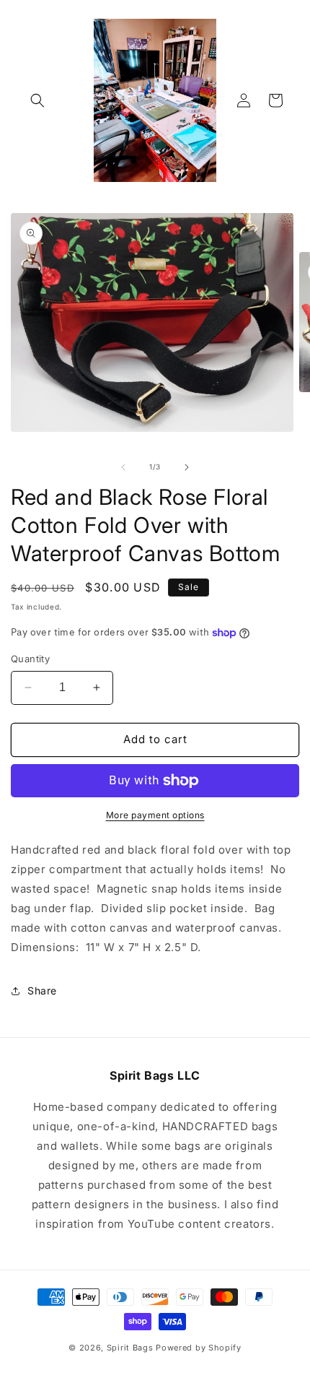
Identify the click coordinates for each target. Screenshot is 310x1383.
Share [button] (42, 990)
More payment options (155, 815)
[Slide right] (187, 467)
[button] (37, 100)
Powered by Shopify (199, 1348)
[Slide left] (123, 467)
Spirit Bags (130, 1348)
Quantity (30, 658)
